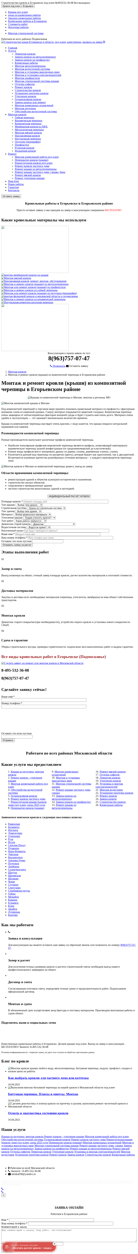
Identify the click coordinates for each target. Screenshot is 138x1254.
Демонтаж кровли (25, 53)
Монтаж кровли (17, 114)
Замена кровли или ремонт (30, 102)
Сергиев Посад (16, 845)
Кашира (12, 899)
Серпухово (14, 887)
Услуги (12, 50)
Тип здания (7, 511)
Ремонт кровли (23, 87)
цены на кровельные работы (24, 15)
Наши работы (16, 184)
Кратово (13, 915)
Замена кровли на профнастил (32, 59)
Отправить (8, 740)
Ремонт (12, 153)
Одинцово (14, 836)
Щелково (13, 878)
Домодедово (15, 833)
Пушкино (13, 848)
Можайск (13, 896)
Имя (4, 1219)
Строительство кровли (28, 90)
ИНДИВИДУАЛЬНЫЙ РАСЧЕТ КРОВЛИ (69, 496)
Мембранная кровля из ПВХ (31, 126)
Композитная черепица (28, 123)
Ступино (13, 884)
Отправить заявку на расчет (17, 545)
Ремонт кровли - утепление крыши (64, 1136)
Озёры (11, 893)
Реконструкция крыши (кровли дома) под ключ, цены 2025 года (27, 803)
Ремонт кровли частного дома (32, 166)
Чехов (11, 881)
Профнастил (22, 144)
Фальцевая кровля (25, 150)
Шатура (12, 872)
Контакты (13, 190)
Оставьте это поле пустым (16, 541)
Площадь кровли (12, 501)
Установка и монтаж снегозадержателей (109, 785)
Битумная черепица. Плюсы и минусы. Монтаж (43, 1094)
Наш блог (13, 181)
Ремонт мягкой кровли (28, 175)
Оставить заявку (11, 196)
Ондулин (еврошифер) (28, 141)
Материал (7, 514)
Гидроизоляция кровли (28, 99)
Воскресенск (15, 857)
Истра (11, 842)
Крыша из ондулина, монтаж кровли (22, 1136)
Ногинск (13, 830)
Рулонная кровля (24, 147)
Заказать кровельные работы (24, 18)
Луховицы (14, 912)
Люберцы (13, 866)
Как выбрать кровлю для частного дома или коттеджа (48, 1078)
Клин (11, 905)
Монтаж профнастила (27, 78)
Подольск (13, 863)
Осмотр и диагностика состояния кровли (38, 1113)
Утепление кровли (25, 96)
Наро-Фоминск (17, 851)
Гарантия (13, 187)
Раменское (14, 824)
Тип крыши (8, 504)
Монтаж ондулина (25, 108)
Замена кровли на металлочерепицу (35, 56)
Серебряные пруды (19, 890)
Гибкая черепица (24, 117)
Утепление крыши (12, 517)
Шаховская (14, 875)
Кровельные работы (26, 62)
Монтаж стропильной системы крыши (37, 81)
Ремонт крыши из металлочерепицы (36, 169)
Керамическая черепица (28, 120)
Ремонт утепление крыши (30, 178)
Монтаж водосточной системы (32, 69)
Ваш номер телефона (14, 537)
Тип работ (7, 520)
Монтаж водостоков (111, 789)
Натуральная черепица (28, 138)
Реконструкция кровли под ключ (34, 163)
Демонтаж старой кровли (15, 524)
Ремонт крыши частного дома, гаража (101, 1145)
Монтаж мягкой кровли (28, 132)
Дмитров (13, 854)
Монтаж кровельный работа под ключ (37, 156)
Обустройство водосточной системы (36, 111)
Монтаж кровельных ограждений (34, 105)
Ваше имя (8, 534)
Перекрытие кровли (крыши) (31, 160)
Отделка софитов (25, 84)
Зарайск (12, 908)
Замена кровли (108, 798)
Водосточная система (13, 527)
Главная (12, 47)
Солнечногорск (17, 869)
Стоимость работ (18, 24)
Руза (10, 839)
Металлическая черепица (29, 129)
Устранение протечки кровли (31, 93)
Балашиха (13, 827)
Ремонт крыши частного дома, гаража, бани (40, 172)
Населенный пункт (12, 530)
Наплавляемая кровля (27, 135)
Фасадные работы (18, 27)
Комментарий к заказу (14, 1226)
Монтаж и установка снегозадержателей (38, 75)
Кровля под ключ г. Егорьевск (18, 6)
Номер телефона (11, 703)
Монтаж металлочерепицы (30, 66)
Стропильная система (13, 508)
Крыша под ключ (18, 12)
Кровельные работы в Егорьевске (27, 21)
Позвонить (58, 366)
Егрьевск (13, 902)
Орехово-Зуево (16, 860)
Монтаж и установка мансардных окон (37, 72)
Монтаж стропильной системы (26, 33)
